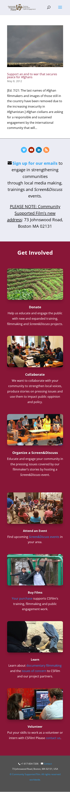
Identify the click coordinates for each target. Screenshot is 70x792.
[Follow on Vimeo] (24, 150)
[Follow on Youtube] (31, 150)
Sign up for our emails (35, 163)
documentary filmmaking (44, 665)
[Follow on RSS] (46, 150)
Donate (35, 307)
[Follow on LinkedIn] (39, 150)
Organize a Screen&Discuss (35, 452)
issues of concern (34, 671)
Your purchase (22, 598)
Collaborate (35, 374)
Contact (48, 763)
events (44, 537)
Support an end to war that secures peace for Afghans (32, 75)
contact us (53, 738)
